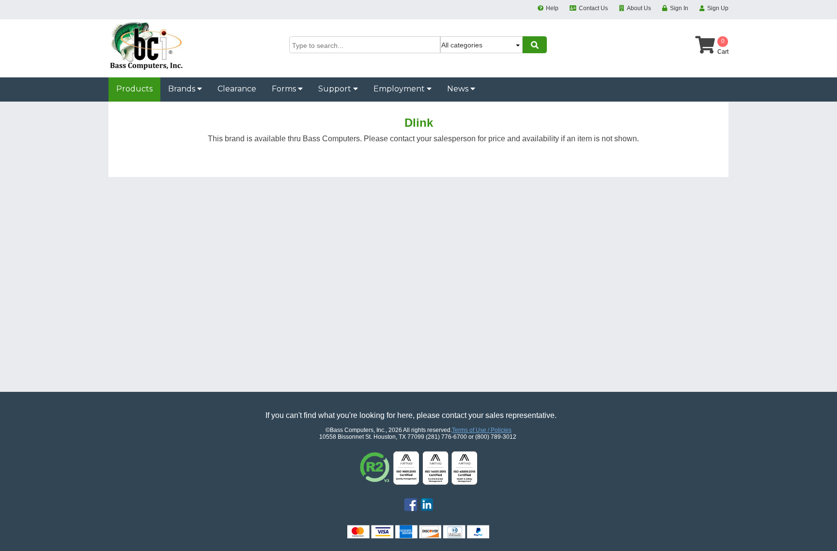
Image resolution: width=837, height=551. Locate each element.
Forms (285, 88)
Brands (182, 88)
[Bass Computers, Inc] (146, 68)
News (458, 88)
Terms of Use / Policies (482, 430)
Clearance (236, 88)
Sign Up (717, 8)
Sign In (679, 8)
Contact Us (593, 8)
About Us (639, 8)
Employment (400, 88)
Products (134, 88)
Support (335, 88)
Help (552, 8)
